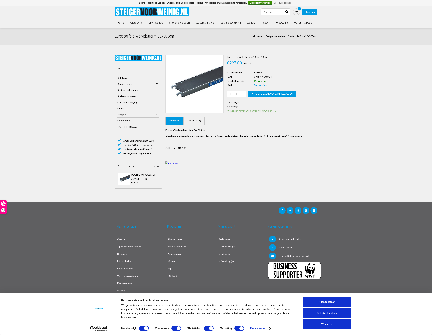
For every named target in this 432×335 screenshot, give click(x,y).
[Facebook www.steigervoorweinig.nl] (282, 210)
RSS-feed (172, 276)
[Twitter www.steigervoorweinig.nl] (290, 210)
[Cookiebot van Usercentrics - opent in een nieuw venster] (99, 328)
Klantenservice (124, 283)
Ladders (251, 22)
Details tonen (258, 328)
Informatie (174, 120)
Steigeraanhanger (205, 22)
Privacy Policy (124, 261)
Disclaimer (122, 254)
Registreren (224, 239)
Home (121, 22)
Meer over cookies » (283, 3)
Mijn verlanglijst (226, 261)
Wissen (156, 166)
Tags (170, 268)
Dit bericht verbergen (260, 3)
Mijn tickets (224, 254)
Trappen (265, 22)
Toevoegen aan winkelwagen (273, 93)
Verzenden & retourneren (129, 276)
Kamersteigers (155, 22)
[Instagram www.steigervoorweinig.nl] (313, 210)
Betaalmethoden (125, 268)
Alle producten (175, 239)
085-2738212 (286, 247)
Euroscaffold (260, 85)
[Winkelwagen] (296, 11)
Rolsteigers (136, 22)
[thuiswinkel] (292, 286)
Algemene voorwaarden (129, 246)
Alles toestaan (327, 301)
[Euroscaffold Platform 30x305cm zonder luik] (123, 178)
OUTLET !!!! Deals (303, 22)
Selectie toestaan (327, 313)
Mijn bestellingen (227, 246)
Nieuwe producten (177, 246)
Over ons (310, 11)
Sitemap (121, 290)
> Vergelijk (232, 106)
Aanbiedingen (174, 254)
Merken (172, 261)
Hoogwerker (282, 22)
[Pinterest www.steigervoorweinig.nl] (298, 210)
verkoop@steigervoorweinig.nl (294, 256)
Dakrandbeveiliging (231, 22)
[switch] (176, 328)
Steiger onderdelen (179, 22)
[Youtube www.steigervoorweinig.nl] (306, 210)
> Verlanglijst (234, 102)
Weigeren (326, 323)
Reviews (195, 120)
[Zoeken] (286, 12)
